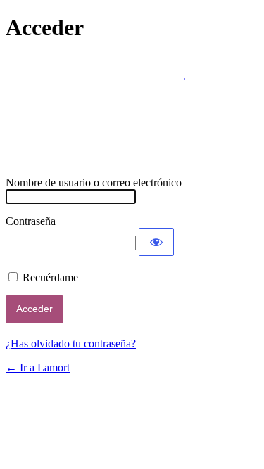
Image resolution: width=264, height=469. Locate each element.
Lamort (132, 109)
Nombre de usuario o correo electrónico (94, 182)
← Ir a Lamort (38, 367)
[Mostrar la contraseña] (156, 242)
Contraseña (31, 221)
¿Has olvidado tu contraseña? (71, 343)
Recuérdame (50, 277)
